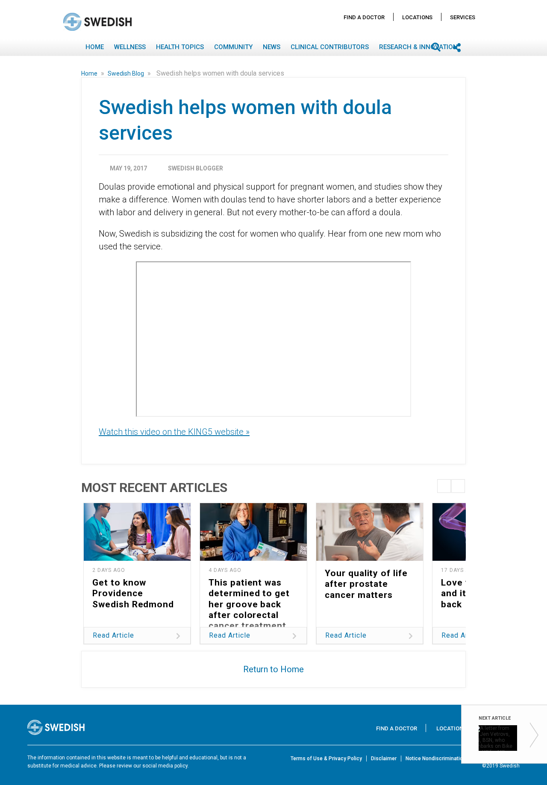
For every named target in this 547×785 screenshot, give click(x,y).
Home (94, 47)
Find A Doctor (364, 17)
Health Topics (180, 47)
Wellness (130, 47)
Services (462, 17)
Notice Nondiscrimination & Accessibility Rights (463, 759)
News (271, 47)
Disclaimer (384, 759)
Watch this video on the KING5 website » (174, 432)
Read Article (113, 635)
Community (233, 47)
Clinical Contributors (330, 47)
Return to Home (273, 669)
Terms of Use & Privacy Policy (326, 759)
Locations (417, 17)
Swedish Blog (126, 73)
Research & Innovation (418, 47)
